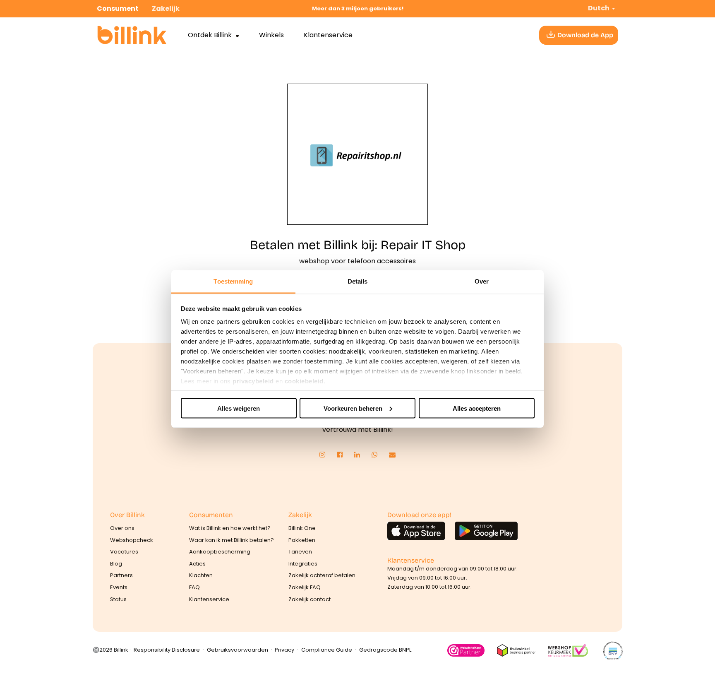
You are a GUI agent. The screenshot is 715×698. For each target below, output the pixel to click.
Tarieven (300, 552)
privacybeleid (253, 381)
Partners (121, 575)
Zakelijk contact (309, 599)
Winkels (271, 35)
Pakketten (301, 540)
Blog (116, 564)
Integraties (302, 564)
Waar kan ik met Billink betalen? (231, 540)
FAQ (194, 587)
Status (118, 599)
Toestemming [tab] (233, 281)
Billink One (302, 528)
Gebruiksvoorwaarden (237, 650)
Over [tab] (482, 281)
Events (118, 587)
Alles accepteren (477, 408)
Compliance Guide (326, 650)
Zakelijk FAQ (304, 587)
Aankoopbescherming (219, 552)
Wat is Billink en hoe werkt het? (230, 528)
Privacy (284, 650)
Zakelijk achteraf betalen (321, 575)
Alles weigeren (238, 408)
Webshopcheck (131, 540)
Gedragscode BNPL (385, 650)
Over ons (122, 528)
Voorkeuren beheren (353, 408)
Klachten (201, 575)
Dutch (598, 8)
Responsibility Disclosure (167, 650)
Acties (197, 564)
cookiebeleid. (305, 381)
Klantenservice (328, 35)
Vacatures (124, 552)
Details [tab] (358, 281)
